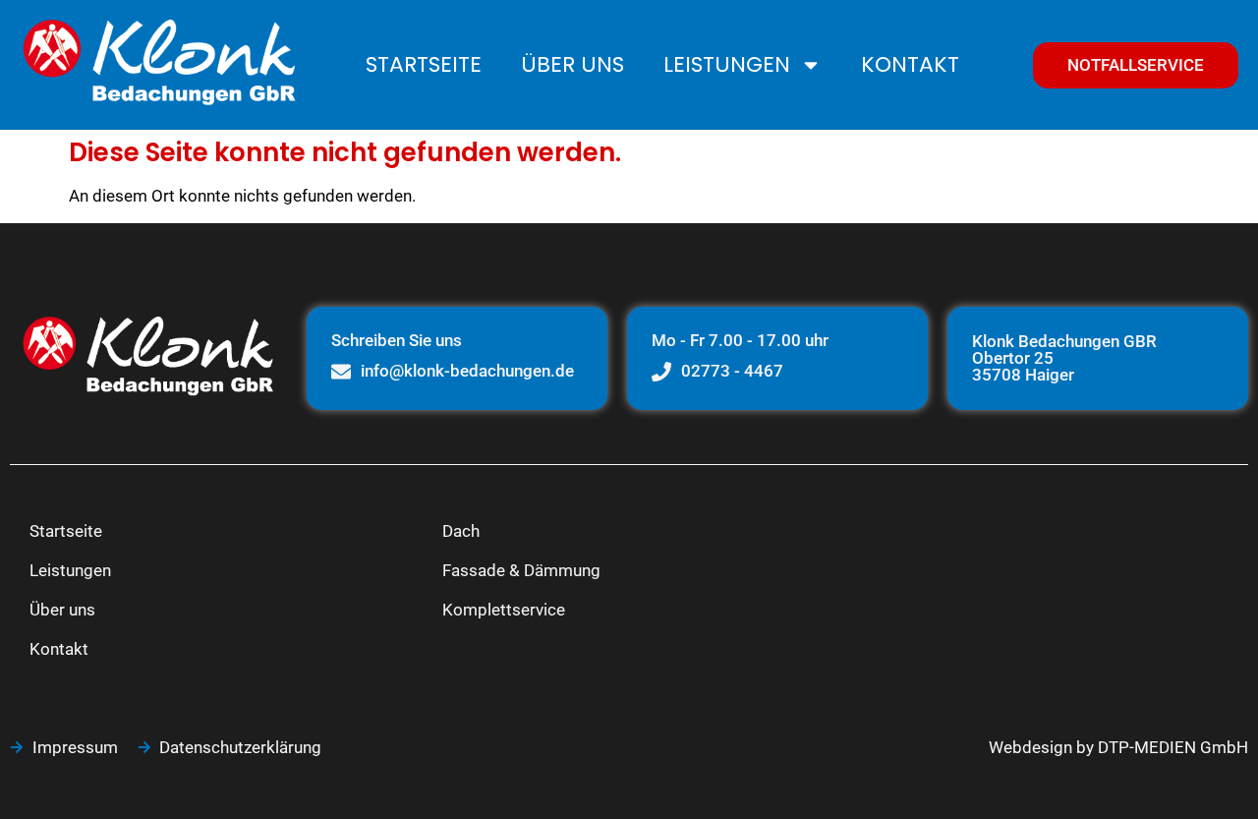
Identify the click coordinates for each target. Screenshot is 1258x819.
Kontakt (910, 64)
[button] (43, 775)
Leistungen (726, 64)
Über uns (572, 64)
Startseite (424, 64)
